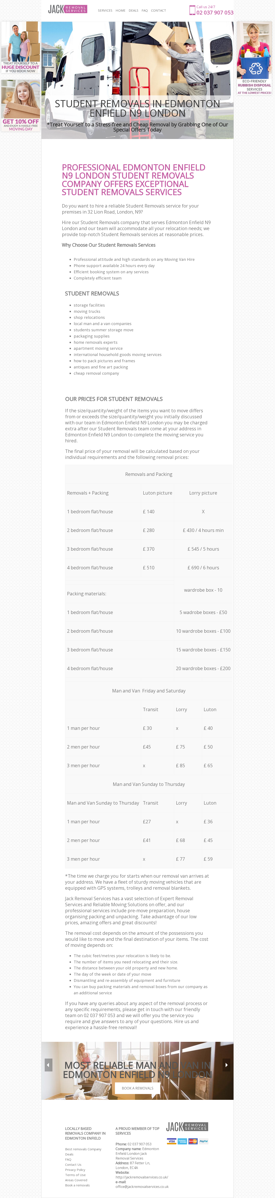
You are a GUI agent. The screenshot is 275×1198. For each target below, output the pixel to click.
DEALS (133, 10)
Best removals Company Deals (83, 1151)
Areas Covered (76, 1180)
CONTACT (158, 10)
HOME (120, 10)
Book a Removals (137, 1088)
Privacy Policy (75, 1169)
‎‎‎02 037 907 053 (139, 1144)
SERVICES (105, 10)
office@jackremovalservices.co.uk (142, 1186)
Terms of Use (75, 1175)
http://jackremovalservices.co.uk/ (142, 1177)
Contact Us (73, 1164)
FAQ (68, 1159)
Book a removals (77, 1185)
